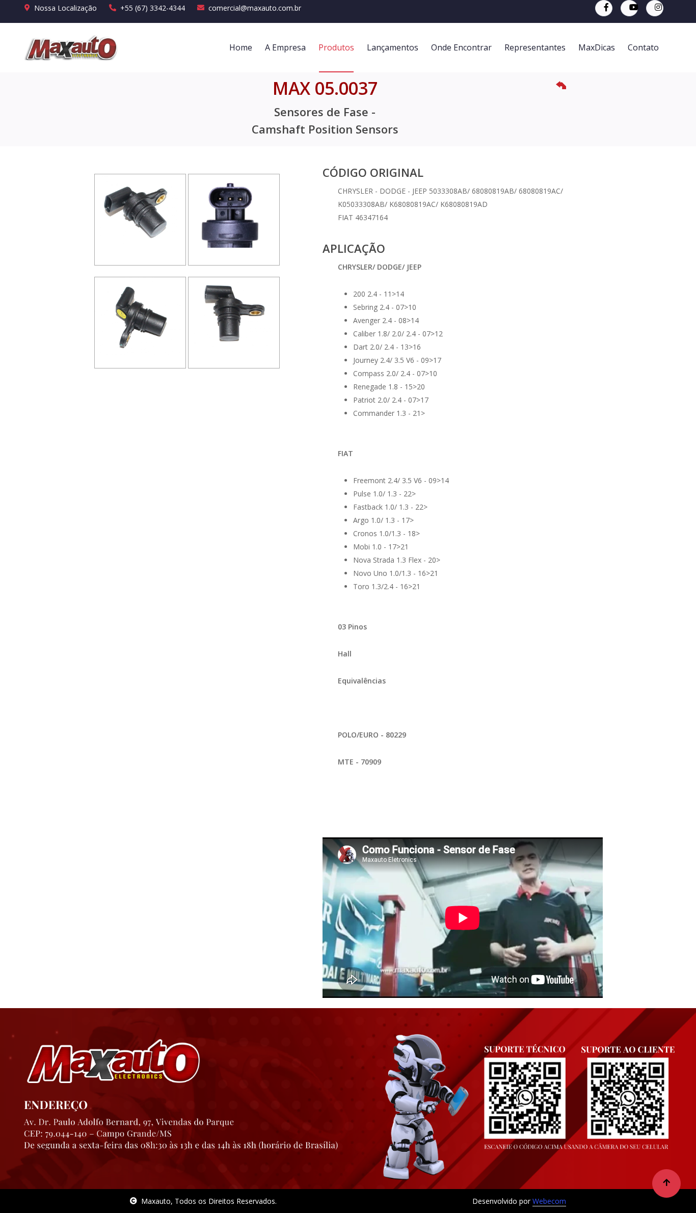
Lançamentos (392, 47)
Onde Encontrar (461, 47)
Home (240, 47)
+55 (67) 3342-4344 (152, 8)
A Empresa (285, 47)
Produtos (336, 47)
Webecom (549, 1201)
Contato (643, 47)
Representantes (535, 47)
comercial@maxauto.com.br (254, 8)
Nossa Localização (65, 8)
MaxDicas (596, 47)
